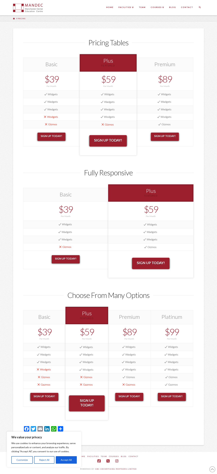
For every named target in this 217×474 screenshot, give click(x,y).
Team (104, 456)
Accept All (66, 459)
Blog (124, 456)
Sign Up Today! (51, 136)
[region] (44, 449)
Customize (22, 459)
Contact (133, 456)
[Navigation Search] (199, 7)
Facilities (93, 456)
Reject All (44, 459)
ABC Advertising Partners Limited (116, 469)
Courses (114, 456)
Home (82, 456)
